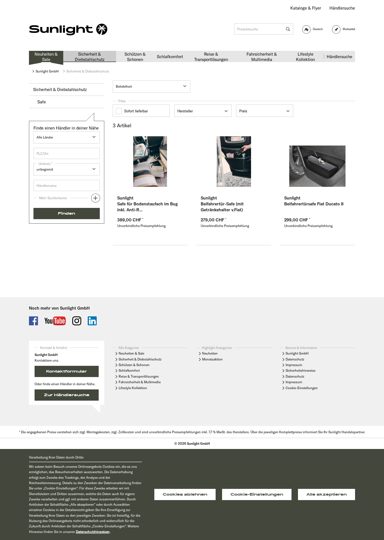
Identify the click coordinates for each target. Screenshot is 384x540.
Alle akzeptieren (326, 494)
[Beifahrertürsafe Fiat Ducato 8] (317, 161)
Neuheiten (210, 353)
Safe (41, 102)
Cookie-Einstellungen (302, 388)
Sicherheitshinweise (300, 370)
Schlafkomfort (129, 370)
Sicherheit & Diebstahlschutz (60, 89)
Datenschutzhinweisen (93, 532)
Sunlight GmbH (297, 353)
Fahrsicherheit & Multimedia (140, 382)
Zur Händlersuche (66, 395)
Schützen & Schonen (134, 365)
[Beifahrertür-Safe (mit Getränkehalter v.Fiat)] (234, 161)
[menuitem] (305, 8)
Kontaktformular (66, 371)
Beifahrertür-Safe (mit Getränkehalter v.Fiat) (222, 206)
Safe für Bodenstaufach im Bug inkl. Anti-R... (147, 206)
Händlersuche (342, 8)
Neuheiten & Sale (131, 353)
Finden (66, 213)
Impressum (294, 365)
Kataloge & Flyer (305, 8)
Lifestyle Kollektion (133, 388)
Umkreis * (46, 164)
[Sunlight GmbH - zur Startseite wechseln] (68, 29)
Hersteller (185, 111)
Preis (243, 111)
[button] (66, 199)
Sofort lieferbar (136, 111)
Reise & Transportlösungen (139, 376)
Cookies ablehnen (185, 494)
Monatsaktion (212, 359)
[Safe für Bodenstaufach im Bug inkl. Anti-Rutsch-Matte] (150, 161)
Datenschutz (295, 359)
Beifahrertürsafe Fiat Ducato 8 (314, 204)
